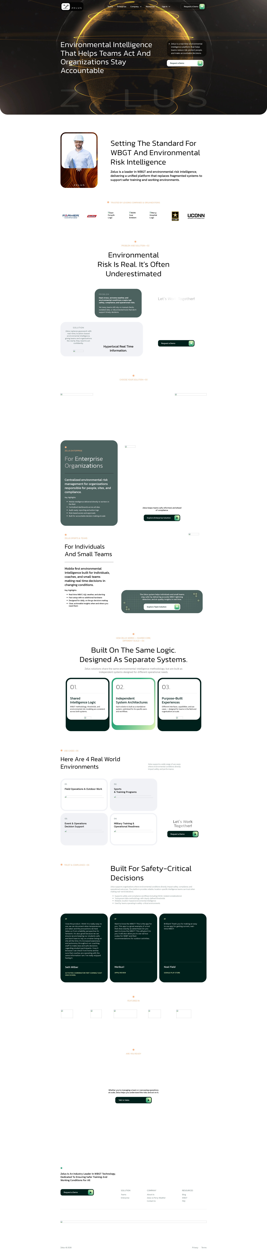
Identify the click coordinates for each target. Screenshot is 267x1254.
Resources (150, 6)
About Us (150, 1194)
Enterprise (121, 6)
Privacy (195, 1247)
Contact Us (151, 1201)
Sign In (164, 6)
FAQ (183, 1201)
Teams (110, 6)
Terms (204, 1247)
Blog (184, 1194)
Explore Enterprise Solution (159, 517)
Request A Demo (191, 6)
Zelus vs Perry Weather (156, 1197)
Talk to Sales (123, 1100)
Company (134, 6)
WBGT (184, 1197)
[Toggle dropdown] (141, 7)
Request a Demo (177, 63)
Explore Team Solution (156, 606)
